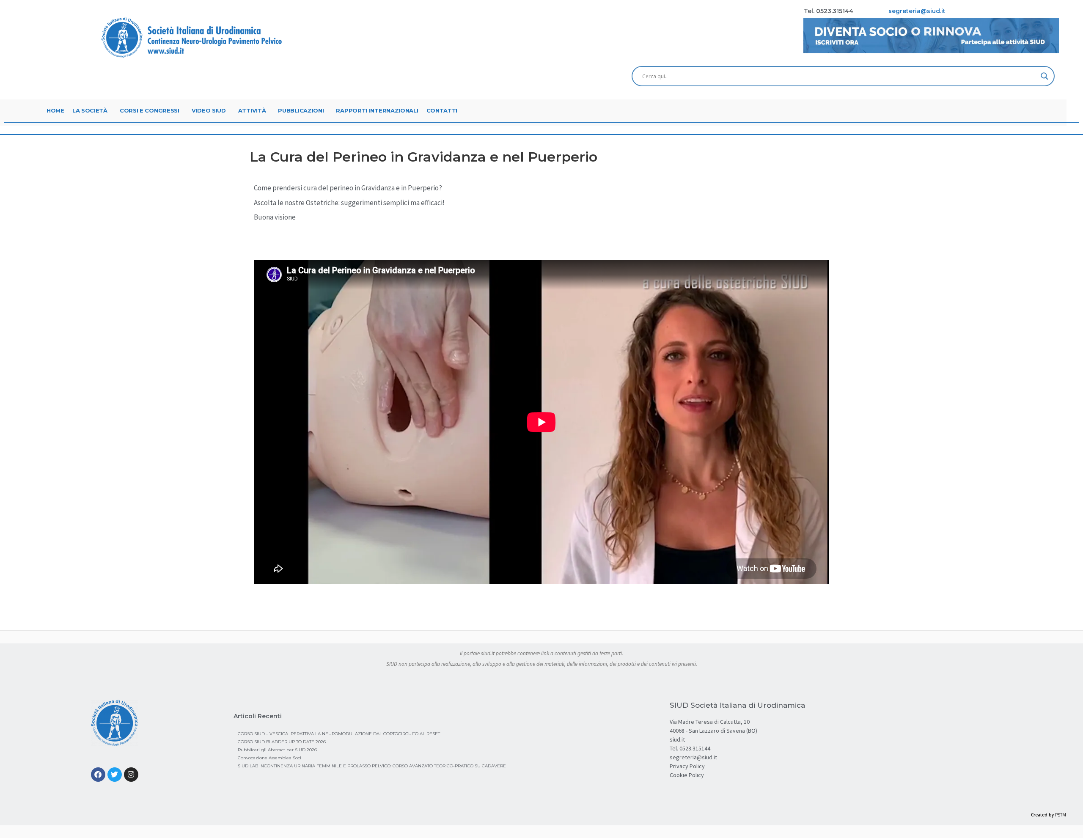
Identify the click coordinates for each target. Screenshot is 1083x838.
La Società (89, 110)
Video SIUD (209, 110)
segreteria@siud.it (693, 757)
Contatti (442, 110)
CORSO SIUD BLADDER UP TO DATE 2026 (282, 742)
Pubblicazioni (301, 110)
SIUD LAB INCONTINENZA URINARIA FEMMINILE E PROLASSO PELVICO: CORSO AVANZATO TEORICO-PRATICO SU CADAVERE (372, 766)
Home (55, 110)
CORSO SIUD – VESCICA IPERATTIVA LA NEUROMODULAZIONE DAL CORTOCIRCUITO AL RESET (339, 733)
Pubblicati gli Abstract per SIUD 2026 (277, 750)
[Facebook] (98, 774)
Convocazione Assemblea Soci (269, 758)
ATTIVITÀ (252, 110)
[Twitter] (114, 774)
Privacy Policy (687, 766)
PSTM (1060, 815)
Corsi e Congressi (149, 110)
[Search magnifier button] (1044, 76)
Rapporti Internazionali (377, 110)
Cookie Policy (687, 775)
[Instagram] (131, 774)
